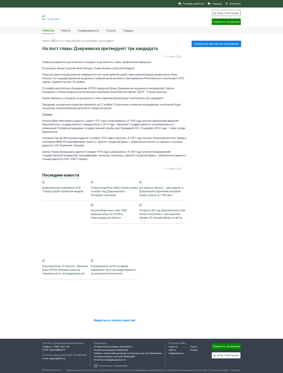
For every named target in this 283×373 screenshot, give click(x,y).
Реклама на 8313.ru (193, 3)
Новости (48, 30)
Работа (66, 30)
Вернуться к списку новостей (114, 320)
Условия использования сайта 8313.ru (113, 346)
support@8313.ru (57, 350)
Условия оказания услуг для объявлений (114, 356)
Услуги (111, 30)
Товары (128, 30)
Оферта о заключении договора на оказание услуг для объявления (127, 353)
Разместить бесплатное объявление (216, 43)
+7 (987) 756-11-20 (60, 346)
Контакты (235, 3)
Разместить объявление (226, 22)
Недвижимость (88, 30)
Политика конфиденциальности (110, 360)
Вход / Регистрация (228, 13)
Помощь (217, 3)
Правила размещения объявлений (111, 350)
